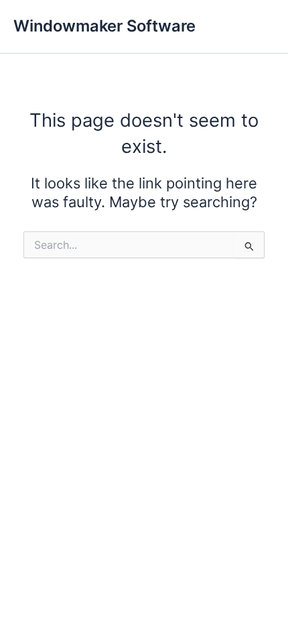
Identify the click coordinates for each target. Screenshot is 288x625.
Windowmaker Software (104, 26)
